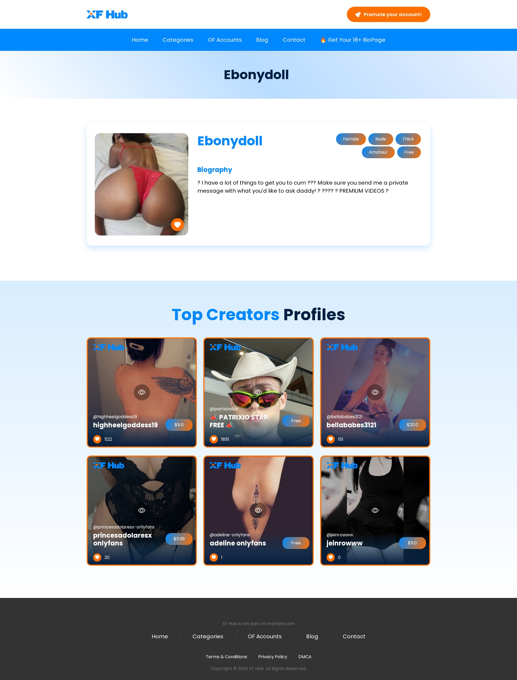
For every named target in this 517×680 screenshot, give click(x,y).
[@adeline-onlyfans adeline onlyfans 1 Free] (258, 510)
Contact (294, 40)
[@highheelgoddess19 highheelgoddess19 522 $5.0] (142, 392)
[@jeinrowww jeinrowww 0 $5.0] (375, 510)
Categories (178, 40)
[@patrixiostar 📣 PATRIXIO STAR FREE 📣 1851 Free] (258, 392)
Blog (262, 40)
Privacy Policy (272, 657)
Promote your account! (392, 14)
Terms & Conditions (226, 657)
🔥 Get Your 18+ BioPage (352, 40)
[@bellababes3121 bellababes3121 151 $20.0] (375, 392)
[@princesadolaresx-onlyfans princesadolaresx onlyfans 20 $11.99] (142, 510)
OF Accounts (225, 40)
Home (140, 40)
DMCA (305, 656)
